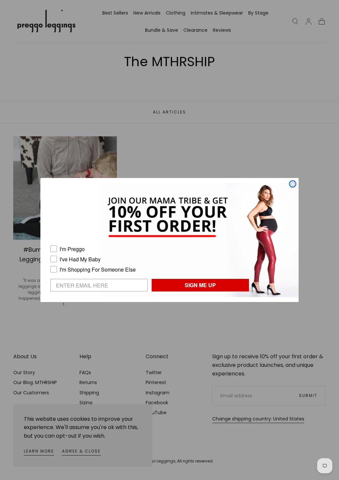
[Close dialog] (292, 184)
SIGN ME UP (200, 285)
